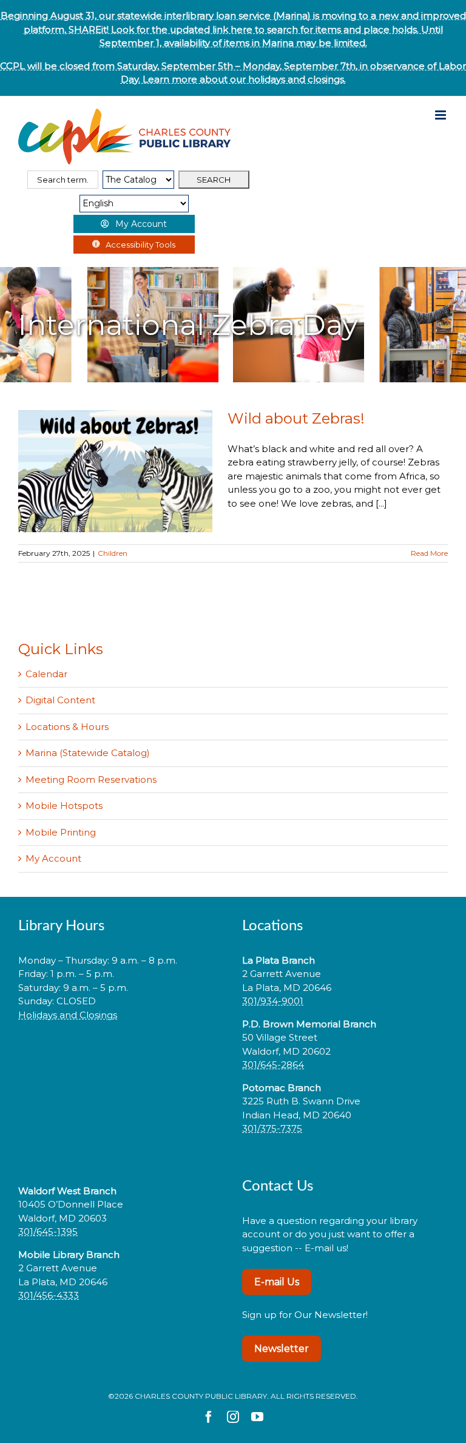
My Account (53, 858)
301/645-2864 (273, 1064)
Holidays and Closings (67, 1015)
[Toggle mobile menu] (441, 115)
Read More (429, 553)
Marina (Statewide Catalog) (87, 753)
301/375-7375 (272, 1128)
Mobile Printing (60, 832)
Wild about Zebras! (296, 418)
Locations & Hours (67, 726)
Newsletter (281, 1348)
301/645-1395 (48, 1231)
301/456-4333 (48, 1295)
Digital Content (60, 700)
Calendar (46, 674)
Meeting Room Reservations (91, 779)
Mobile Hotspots (64, 805)
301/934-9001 (272, 1001)
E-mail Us (276, 1282)
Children (112, 553)
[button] (121, 1053)
